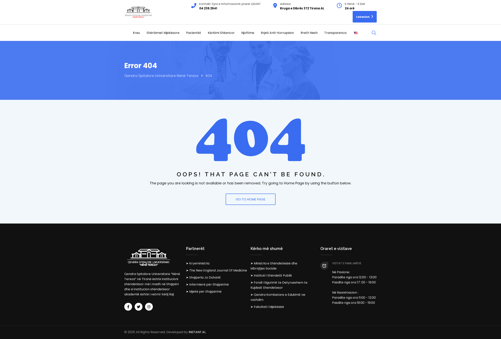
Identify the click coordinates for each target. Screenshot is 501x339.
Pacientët (193, 33)
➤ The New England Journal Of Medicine (216, 270)
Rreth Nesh (309, 33)
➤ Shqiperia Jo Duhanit (203, 277)
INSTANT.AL (197, 332)
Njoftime (247, 33)
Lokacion (363, 17)
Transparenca (335, 33)
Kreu (136, 33)
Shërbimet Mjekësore (163, 33)
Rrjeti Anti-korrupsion (277, 33)
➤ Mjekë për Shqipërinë (204, 291)
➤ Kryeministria (197, 263)
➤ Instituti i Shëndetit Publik (271, 275)
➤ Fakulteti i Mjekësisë (267, 307)
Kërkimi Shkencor (221, 33)
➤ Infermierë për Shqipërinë (207, 284)
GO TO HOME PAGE (250, 199)
